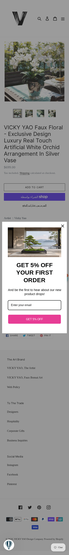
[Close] (62, 226)
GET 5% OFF (34, 319)
